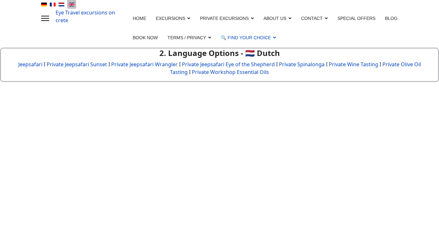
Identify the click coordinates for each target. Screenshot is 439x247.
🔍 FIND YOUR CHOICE (246, 37)
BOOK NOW (145, 37)
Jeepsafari (30, 64)
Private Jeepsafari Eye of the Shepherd (228, 64)
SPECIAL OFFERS (356, 18)
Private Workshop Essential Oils (230, 72)
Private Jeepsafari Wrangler (144, 64)
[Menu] (45, 18)
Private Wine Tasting (353, 64)
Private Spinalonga (302, 64)
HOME (139, 18)
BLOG (391, 18)
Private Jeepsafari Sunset (77, 64)
